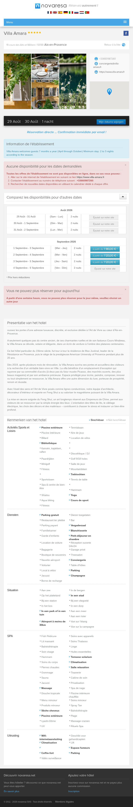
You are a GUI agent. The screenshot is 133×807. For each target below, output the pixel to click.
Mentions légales (64, 801)
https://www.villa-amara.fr (112, 72)
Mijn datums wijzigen (111, 121)
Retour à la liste (112, 45)
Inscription (73, 791)
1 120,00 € (105, 255)
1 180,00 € (105, 249)
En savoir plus (11, 791)
